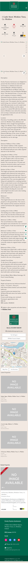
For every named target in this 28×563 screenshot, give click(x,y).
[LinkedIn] (14, 540)
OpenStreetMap (19, 366)
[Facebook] (10, 540)
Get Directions (14, 369)
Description (4, 78)
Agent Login (20, 560)
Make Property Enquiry (14, 338)
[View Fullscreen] (3, 349)
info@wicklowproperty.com (15, 331)
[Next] (23, 56)
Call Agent (14, 335)
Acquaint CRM (17, 558)
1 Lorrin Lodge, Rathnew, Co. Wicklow (9, 424)
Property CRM (12, 560)
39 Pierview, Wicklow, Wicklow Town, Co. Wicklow (12, 451)
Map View (5, 369)
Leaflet (12, 366)
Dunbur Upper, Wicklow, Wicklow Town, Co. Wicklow (13, 396)
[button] (14, 353)
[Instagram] (6, 540)
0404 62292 (16, 544)
